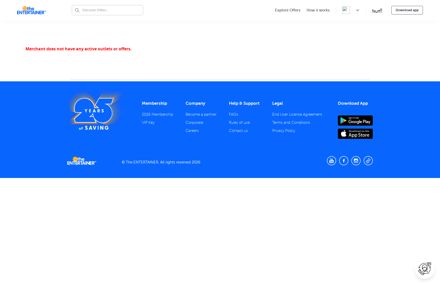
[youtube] (331, 160)
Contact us (238, 131)
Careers (192, 131)
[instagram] (356, 160)
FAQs (233, 114)
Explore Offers (287, 10)
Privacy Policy (283, 131)
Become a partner (201, 114)
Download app (407, 10)
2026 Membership (157, 114)
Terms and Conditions (291, 123)
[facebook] (343, 160)
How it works (318, 10)
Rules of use (239, 123)
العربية (377, 10)
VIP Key (148, 123)
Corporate (194, 123)
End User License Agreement (297, 114)
